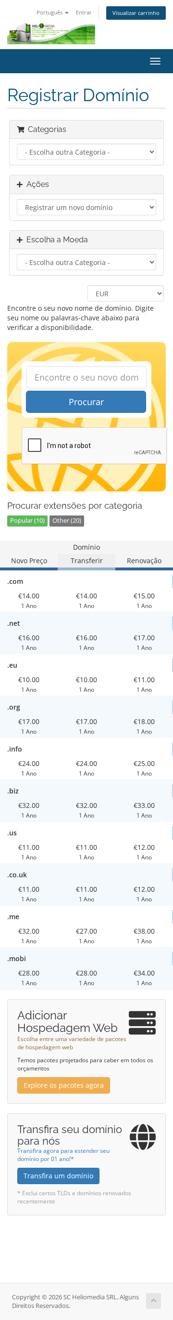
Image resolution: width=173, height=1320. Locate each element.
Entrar (84, 12)
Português (50, 12)
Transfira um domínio (58, 1175)
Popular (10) (27, 520)
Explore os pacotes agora (64, 1085)
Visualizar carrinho (136, 12)
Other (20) (66, 520)
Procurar (86, 402)
